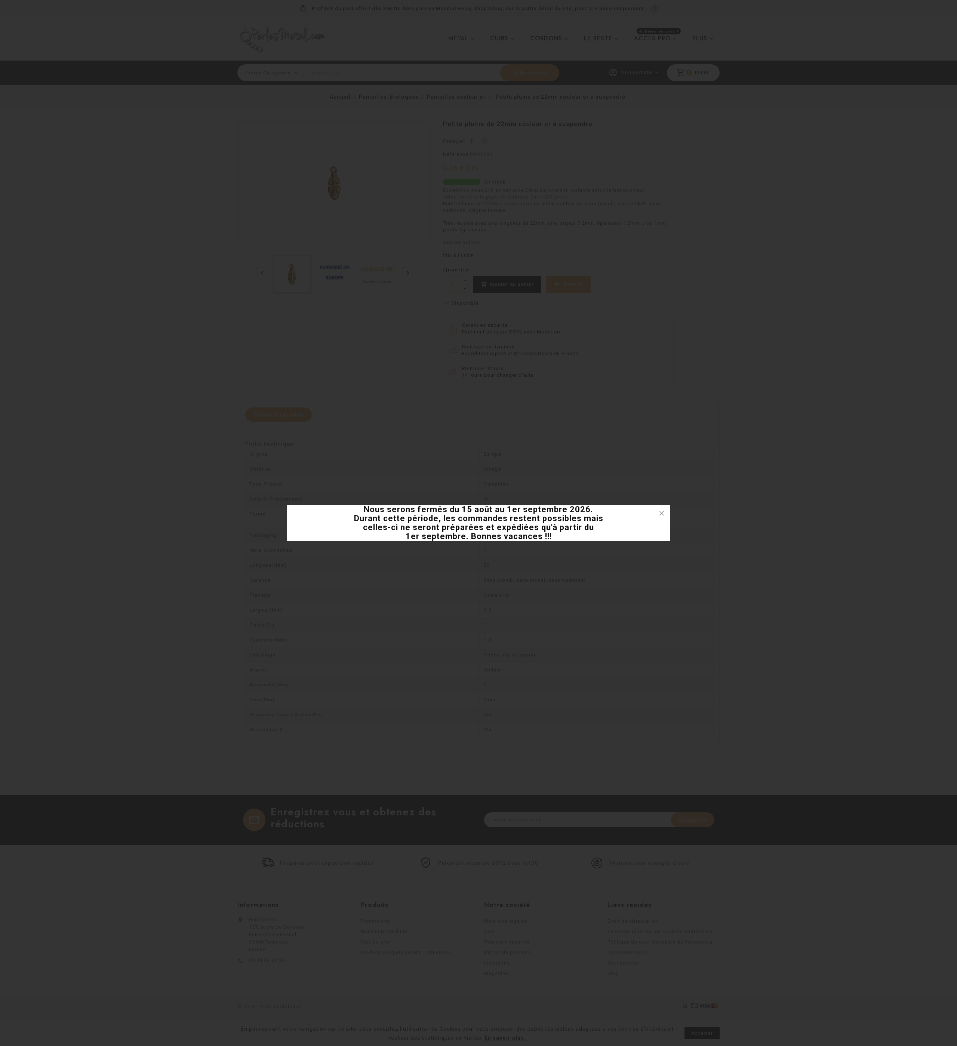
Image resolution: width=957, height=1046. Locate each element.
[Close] (661, 513)
